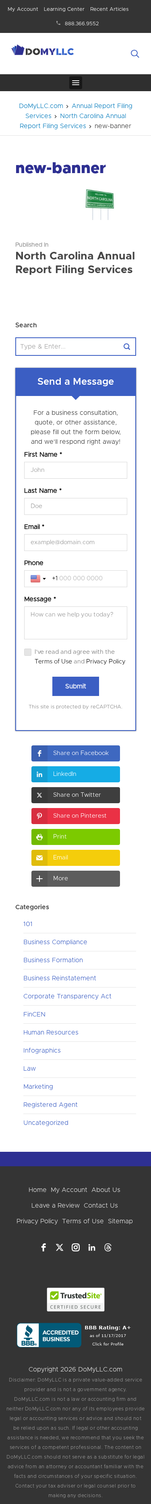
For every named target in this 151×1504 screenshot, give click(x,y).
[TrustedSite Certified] (75, 1300)
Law (29, 1068)
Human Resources (51, 1032)
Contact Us (101, 1205)
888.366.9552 (82, 24)
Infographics (42, 1050)
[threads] (108, 1247)
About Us (105, 1190)
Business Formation (53, 960)
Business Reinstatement (59, 978)
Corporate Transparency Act (67, 996)
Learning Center (64, 9)
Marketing (38, 1087)
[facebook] (43, 1247)
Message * (40, 599)
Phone (33, 563)
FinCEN (34, 1014)
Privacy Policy (106, 662)
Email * (34, 527)
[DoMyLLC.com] (43, 50)
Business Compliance (55, 942)
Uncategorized (45, 1123)
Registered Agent (50, 1105)
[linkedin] (92, 1247)
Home (38, 1190)
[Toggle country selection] (39, 579)
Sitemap (120, 1221)
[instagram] (76, 1247)
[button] (75, 753)
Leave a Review (55, 1205)
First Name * (43, 454)
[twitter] (60, 1247)
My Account (23, 9)
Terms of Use (53, 662)
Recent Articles (109, 9)
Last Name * (43, 491)
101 (28, 924)
